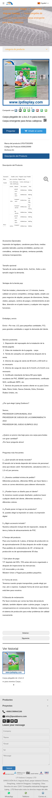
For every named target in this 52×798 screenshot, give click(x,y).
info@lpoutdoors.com (16, 716)
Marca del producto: (12, 143)
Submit (9, 768)
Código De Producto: (12, 147)
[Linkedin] (12, 721)
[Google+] (8, 721)
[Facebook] (4, 721)
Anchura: (8, 150)
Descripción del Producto (16, 156)
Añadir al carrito (35, 131)
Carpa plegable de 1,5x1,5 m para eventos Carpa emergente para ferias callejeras (13, 680)
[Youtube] (16, 721)
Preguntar (10, 131)
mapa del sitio (42, 789)
